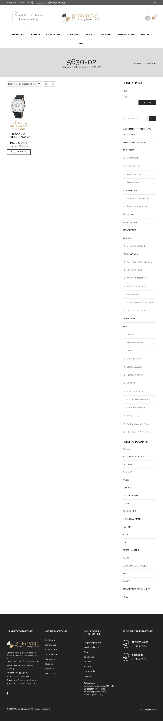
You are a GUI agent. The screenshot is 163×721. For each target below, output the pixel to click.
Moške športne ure (138, 198)
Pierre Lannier (131, 550)
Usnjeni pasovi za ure (139, 311)
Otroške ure (134, 166)
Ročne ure (18, 34)
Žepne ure (128, 214)
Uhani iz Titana (135, 375)
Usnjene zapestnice (138, 432)
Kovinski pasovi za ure (139, 262)
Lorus (126, 542)
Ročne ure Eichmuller (135, 566)
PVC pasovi (133, 294)
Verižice (131, 383)
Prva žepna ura (140, 642)
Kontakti (146, 34)
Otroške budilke (136, 246)
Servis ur (105, 34)
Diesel (126, 503)
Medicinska (129, 134)
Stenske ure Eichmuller (136, 589)
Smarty (127, 581)
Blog (81, 43)
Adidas (126, 449)
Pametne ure (134, 174)
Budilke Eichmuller (134, 456)
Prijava (153, 3)
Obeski (130, 334)
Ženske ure (133, 182)
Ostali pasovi (134, 270)
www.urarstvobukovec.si (21, 684)
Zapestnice (133, 416)
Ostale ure (72, 34)
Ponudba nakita (126, 34)
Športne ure (130, 190)
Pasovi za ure (130, 254)
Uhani (130, 350)
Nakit (126, 326)
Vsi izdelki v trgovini (134, 142)
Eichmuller (129, 511)
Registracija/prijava (93, 643)
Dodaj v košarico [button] (19, 152)
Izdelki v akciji (130, 318)
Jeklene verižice (136, 391)
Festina (127, 527)
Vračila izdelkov (91, 647)
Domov (66, 67)
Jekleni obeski (135, 342)
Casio (126, 480)
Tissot (126, 597)
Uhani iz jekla (134, 367)
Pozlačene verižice (138, 399)
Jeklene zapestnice (138, 424)
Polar (126, 558)
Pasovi (89, 34)
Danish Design (130, 495)
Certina (127, 488)
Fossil (126, 534)
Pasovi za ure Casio (138, 286)
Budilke (35, 34)
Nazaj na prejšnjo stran (144, 63)
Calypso (127, 464)
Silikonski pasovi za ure (140, 302)
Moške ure (18, 122)
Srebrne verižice (136, 407)
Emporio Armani (131, 519)
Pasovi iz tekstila (136, 278)
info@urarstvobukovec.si (26, 680)
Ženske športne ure (138, 206)
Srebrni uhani (134, 359)
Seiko (125, 573)
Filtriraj (147, 103)
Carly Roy (128, 472)
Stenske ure (53, 34)
